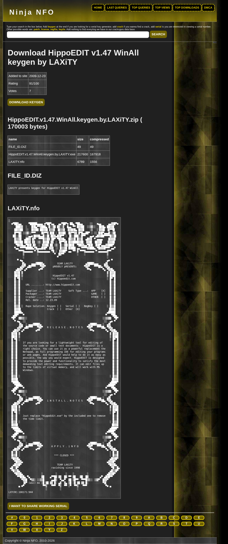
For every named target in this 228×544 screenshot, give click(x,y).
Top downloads (187, 7)
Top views (162, 7)
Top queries (141, 7)
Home (98, 7)
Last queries (117, 7)
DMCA (208, 7)
